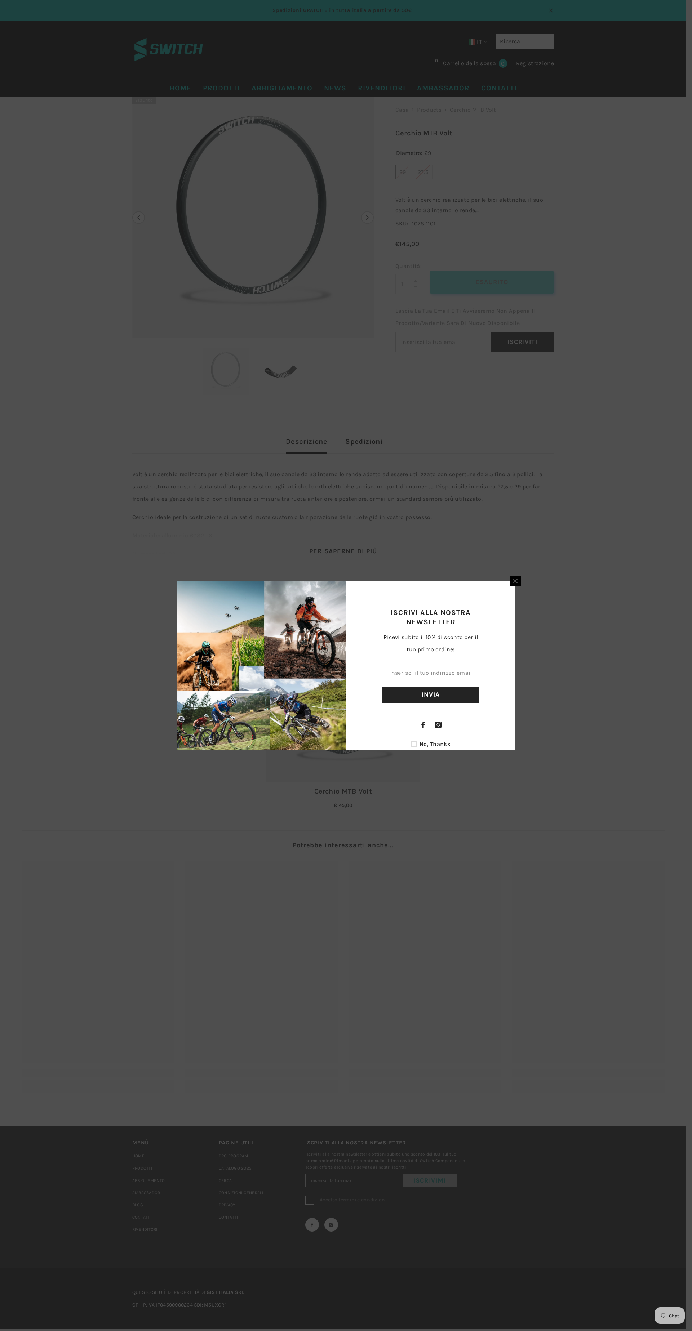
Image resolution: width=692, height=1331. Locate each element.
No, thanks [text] (435, 744)
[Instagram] (438, 724)
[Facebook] (423, 724)
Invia (431, 694)
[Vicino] (515, 581)
